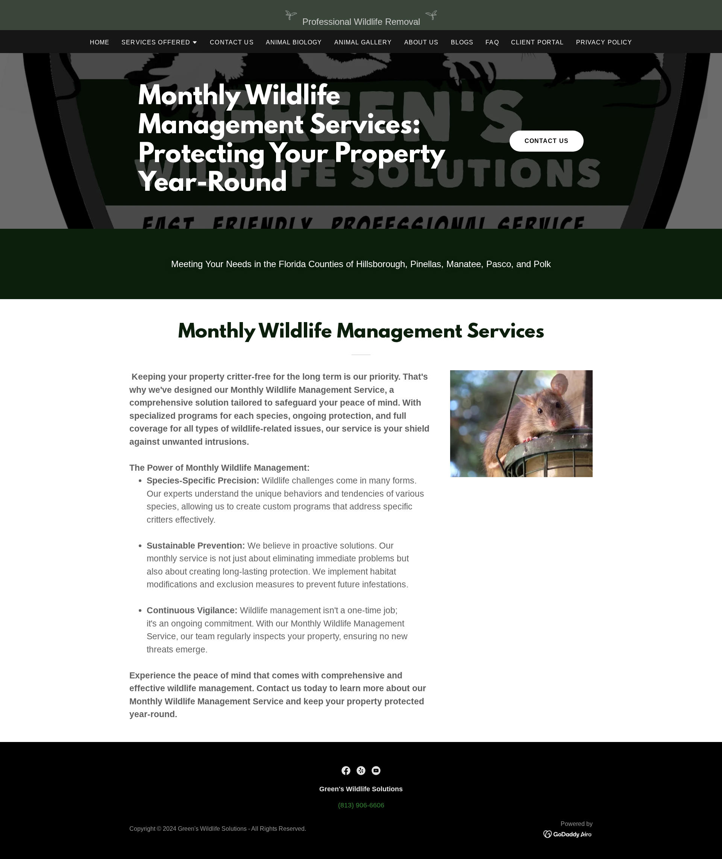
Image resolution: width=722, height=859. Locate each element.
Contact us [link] (231, 42)
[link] (345, 770)
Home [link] (100, 42)
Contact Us (547, 141)
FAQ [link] (492, 42)
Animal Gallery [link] (363, 42)
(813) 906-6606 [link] (361, 805)
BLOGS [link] (462, 42)
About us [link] (421, 42)
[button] (159, 42)
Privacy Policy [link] (604, 42)
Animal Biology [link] (294, 42)
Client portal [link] (537, 42)
